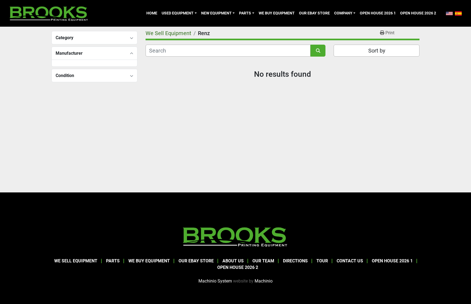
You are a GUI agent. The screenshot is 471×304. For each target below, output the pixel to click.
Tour (322, 260)
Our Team (263, 260)
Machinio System (215, 281)
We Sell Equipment (75, 260)
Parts (245, 13)
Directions (295, 260)
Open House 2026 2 (418, 13)
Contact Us (350, 260)
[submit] (317, 51)
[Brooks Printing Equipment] (235, 236)
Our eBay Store (314, 13)
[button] (179, 13)
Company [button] (343, 13)
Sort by (376, 50)
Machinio (264, 281)
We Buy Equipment (277, 13)
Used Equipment (178, 13)
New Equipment (216, 13)
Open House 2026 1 (378, 13)
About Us (233, 260)
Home (151, 13)
